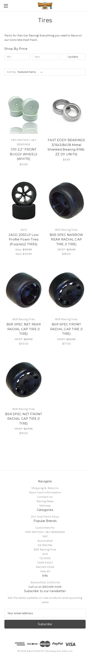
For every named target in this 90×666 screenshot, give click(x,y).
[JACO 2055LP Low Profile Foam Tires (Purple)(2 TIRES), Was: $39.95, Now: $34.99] (23, 200)
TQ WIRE (45, 558)
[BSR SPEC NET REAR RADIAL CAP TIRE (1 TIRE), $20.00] (23, 289)
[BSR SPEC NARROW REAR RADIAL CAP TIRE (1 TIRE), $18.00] (66, 200)
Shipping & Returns (45, 488)
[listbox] (31, 72)
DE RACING (45, 545)
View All (45, 571)
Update (73, 56)
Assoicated (45, 541)
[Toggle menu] (6, 5)
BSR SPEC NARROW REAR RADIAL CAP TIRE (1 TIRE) (66, 239)
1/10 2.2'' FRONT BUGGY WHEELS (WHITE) (23, 154)
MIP (45, 536)
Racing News (45, 501)
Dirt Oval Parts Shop (45, 516)
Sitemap (45, 505)
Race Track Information (45, 492)
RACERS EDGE (45, 567)
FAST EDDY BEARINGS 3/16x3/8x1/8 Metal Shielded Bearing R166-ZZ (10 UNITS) (66, 147)
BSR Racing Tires (45, 549)
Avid (45, 554)
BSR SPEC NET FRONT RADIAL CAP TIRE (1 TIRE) (23, 418)
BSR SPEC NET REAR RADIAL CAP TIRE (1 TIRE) (23, 329)
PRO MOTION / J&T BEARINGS (45, 532)
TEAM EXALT (45, 562)
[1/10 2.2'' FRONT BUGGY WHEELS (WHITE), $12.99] (23, 110)
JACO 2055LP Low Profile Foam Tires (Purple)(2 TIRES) (24, 239)
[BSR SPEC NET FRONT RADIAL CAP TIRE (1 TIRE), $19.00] (23, 379)
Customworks (45, 527)
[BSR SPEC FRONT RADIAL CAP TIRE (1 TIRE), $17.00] (66, 289)
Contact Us (45, 497)
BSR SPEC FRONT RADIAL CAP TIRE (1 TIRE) (66, 329)
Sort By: (11, 71)
